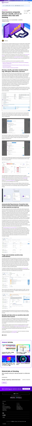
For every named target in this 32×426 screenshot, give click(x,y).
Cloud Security (25, 268)
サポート (3, 405)
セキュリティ (19, 405)
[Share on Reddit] (4, 335)
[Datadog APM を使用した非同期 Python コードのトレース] (9, 349)
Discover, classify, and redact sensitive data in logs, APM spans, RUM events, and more (15, 70)
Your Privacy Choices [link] (21, 421)
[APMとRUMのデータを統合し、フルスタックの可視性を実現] (23, 349)
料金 (3, 403)
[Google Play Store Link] (19, 398)
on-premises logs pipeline (10, 180)
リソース (18, 403)
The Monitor (5, 10)
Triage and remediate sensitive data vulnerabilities (10, 67)
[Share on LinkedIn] (6, 335)
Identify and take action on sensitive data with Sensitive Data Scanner (15, 315)
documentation (14, 331)
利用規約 (12, 421)
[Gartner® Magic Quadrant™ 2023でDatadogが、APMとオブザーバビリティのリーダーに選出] (9, 361)
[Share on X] (2, 335)
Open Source (4, 410)
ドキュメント (4, 404)
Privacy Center (19, 406)
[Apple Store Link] (13, 398)
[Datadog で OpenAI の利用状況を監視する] (23, 361)
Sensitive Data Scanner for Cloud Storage (10, 227)
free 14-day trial (13, 332)
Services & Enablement (6, 406)
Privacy (16, 421)
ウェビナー (18, 404)
